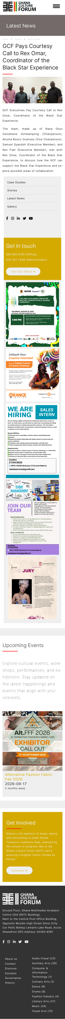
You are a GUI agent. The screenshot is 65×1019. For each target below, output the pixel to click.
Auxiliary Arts (41, 963)
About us (11, 958)
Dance (36, 986)
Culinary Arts (41, 981)
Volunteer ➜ (19, 870)
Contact (10, 963)
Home (6, 39)
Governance (13, 978)
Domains (11, 973)
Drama (36, 991)
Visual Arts (39, 1011)
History (10, 982)
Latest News (33, 39)
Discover (11, 968)
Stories (12, 190)
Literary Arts (40, 1001)
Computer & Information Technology (40, 972)
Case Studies (16, 182)
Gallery (12, 206)
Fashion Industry (43, 996)
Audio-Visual (40, 958)
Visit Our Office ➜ (23, 271)
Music (36, 1006)
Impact (17, 39)
